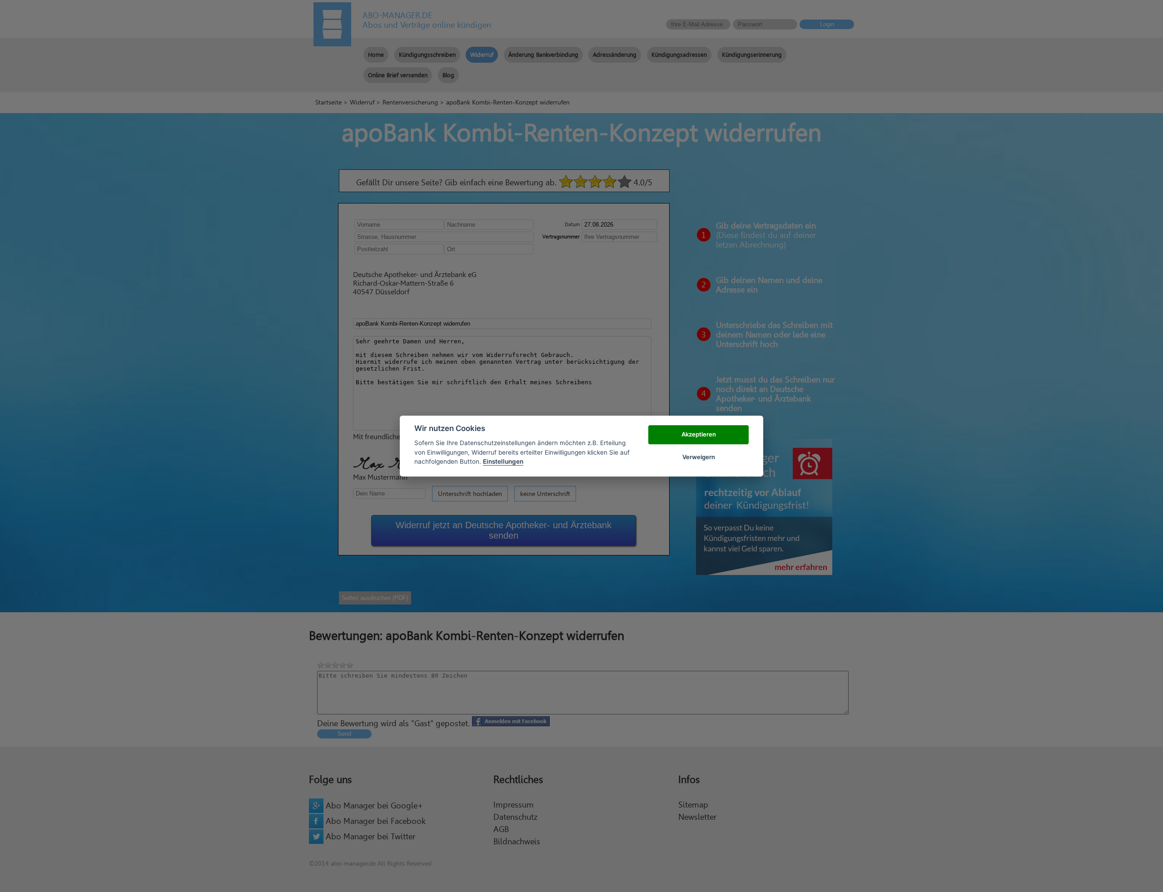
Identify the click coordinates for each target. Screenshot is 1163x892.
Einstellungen (503, 461)
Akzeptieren (698, 434)
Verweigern (698, 457)
